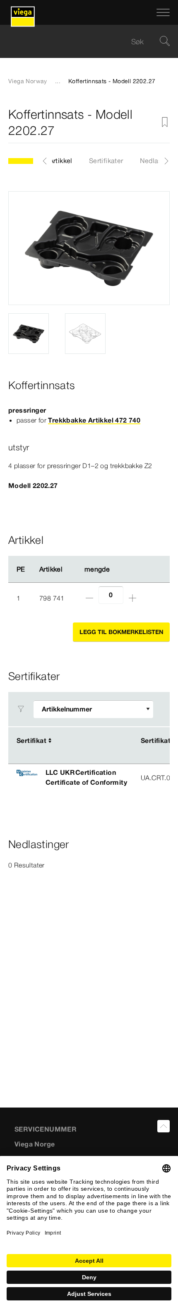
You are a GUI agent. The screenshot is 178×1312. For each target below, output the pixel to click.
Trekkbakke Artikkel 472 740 (94, 420)
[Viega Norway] (22, 12)
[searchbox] (82, 41)
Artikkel (60, 160)
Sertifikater (106, 160)
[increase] (132, 598)
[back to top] (163, 1126)
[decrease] (89, 598)
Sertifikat (31, 740)
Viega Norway (27, 81)
